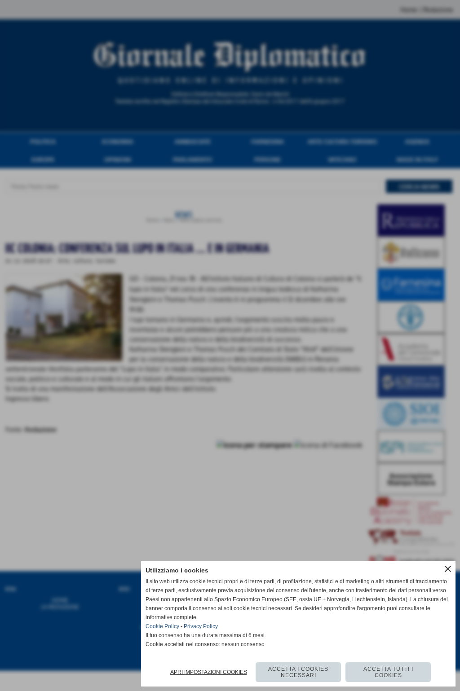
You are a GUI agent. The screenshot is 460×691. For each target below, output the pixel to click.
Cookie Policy (162, 626)
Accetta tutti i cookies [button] (388, 672)
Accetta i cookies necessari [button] (298, 672)
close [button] (447, 568)
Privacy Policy (201, 626)
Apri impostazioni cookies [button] (208, 672)
